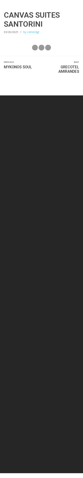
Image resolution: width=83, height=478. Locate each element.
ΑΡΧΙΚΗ (6, 407)
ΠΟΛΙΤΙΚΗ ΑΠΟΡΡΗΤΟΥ (27, 411)
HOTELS (6, 411)
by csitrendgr (31, 32)
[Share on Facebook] (35, 47)
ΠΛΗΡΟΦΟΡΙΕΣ (22, 407)
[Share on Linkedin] (48, 47)
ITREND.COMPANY (48, 451)
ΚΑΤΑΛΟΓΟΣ (41, 407)
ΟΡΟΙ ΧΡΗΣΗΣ (51, 411)
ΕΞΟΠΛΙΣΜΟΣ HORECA (64, 407)
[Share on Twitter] (41, 47)
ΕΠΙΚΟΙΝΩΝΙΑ (70, 411)
